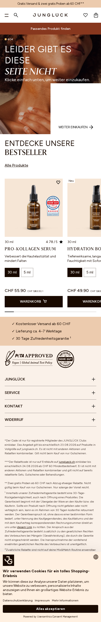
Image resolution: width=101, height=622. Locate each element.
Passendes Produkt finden (50, 29)
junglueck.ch (67, 461)
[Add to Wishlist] (58, 183)
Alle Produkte (16, 165)
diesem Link (24, 527)
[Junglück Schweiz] (50, 15)
